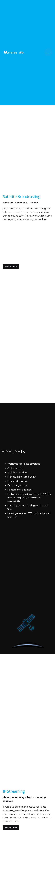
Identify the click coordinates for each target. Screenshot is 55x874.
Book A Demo (11, 266)
